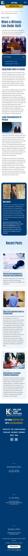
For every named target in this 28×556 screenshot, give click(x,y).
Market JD (18, 549)
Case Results (14, 432)
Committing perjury (7, 133)
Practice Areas (6, 432)
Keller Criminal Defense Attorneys (9, 11)
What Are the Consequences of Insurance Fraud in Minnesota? (13, 274)
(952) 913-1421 (14, 6)
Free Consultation (16, 422)
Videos (16, 435)
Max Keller (7, 201)
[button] (25, 2)
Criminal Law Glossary (19, 429)
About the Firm (6, 429)
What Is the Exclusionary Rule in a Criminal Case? (13, 312)
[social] (16, 439)
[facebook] (11, 439)
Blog (21, 11)
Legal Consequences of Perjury (12, 63)
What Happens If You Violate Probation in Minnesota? (12, 374)
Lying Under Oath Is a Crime (11, 61)
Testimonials (22, 432)
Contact (12, 435)
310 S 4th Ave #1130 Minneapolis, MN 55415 (14, 471)
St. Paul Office (14, 498)
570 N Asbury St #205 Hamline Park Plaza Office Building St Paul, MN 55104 (14, 503)
